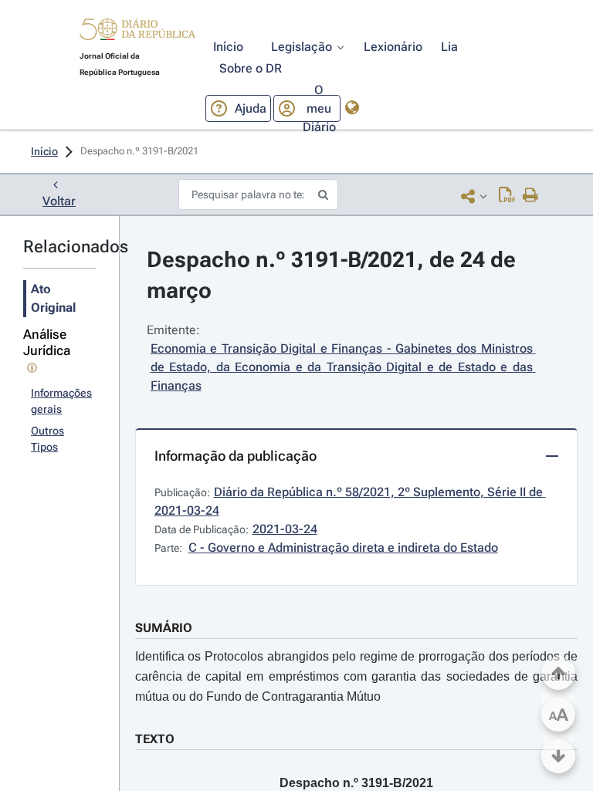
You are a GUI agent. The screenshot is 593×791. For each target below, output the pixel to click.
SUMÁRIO (163, 627)
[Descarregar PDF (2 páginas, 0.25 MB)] (507, 196)
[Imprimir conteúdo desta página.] (531, 196)
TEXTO (155, 739)
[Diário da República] (137, 33)
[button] (137, 32)
